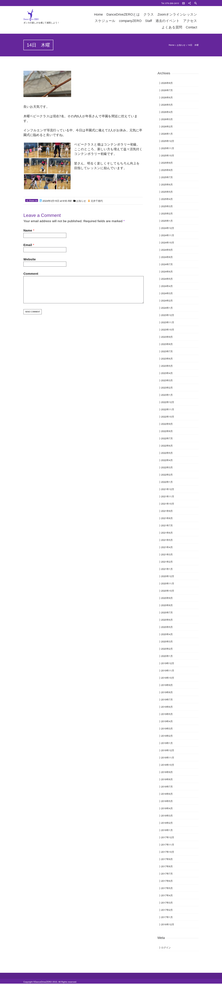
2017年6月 (167, 881)
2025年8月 (167, 170)
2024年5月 (167, 278)
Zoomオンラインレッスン (177, 14)
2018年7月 (167, 786)
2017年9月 (167, 859)
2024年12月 (167, 228)
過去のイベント (168, 21)
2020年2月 (167, 648)
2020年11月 (167, 583)
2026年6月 (167, 97)
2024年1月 (167, 307)
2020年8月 (167, 605)
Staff (148, 21)
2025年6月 (167, 184)
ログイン (166, 947)
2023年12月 (167, 315)
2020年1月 (167, 656)
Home (98, 14)
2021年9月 (167, 511)
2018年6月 (167, 793)
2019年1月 (167, 743)
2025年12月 (167, 141)
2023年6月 (167, 358)
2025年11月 (167, 148)
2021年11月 (167, 496)
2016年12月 (167, 924)
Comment (30, 273)
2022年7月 (167, 438)
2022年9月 (167, 424)
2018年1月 (167, 830)
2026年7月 (167, 90)
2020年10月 (167, 590)
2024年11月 (167, 235)
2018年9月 (167, 772)
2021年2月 (167, 561)
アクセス (190, 21)
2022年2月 (167, 474)
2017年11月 (167, 844)
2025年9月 (167, 162)
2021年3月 (167, 554)
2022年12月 (167, 402)
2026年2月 (167, 126)
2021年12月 (167, 489)
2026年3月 (167, 119)
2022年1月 (167, 482)
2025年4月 (167, 199)
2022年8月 (167, 431)
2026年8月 (167, 83)
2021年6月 (167, 532)
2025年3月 (167, 206)
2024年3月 (167, 293)
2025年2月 (167, 213)
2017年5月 (167, 888)
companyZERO (130, 21)
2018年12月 (167, 750)
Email (27, 245)
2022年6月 (167, 445)
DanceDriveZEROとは (123, 14)
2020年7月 (167, 612)
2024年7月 (167, 264)
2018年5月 (167, 801)
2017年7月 (167, 873)
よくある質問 (172, 27)
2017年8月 (167, 866)
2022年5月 (167, 453)
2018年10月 (167, 764)
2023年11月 (167, 322)
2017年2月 (167, 910)
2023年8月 (167, 344)
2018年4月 (167, 808)
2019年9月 (167, 685)
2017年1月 (167, 917)
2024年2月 (167, 300)
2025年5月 (167, 191)
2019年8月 (167, 692)
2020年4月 (167, 634)
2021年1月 (167, 569)
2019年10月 (167, 677)
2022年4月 (167, 460)
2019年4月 (167, 721)
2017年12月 (167, 837)
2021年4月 (167, 547)
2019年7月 (167, 699)
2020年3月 (167, 641)
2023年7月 (167, 351)
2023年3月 (167, 380)
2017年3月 (167, 902)
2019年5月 (167, 714)
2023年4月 (167, 373)
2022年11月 (167, 409)
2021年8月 (167, 518)
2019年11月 (167, 670)
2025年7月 (167, 177)
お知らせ (181, 44)
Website (29, 259)
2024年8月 (167, 257)
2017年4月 (167, 895)
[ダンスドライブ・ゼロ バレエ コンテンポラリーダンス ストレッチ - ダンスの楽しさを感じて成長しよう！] (49, 15)
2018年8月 (167, 779)
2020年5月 (167, 627)
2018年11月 (167, 757)
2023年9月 (167, 337)
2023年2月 (167, 387)
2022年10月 (167, 416)
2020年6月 (167, 619)
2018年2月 (167, 823)
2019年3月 (167, 728)
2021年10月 (167, 503)
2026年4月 (167, 112)
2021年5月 (167, 540)
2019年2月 (167, 735)
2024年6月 (167, 271)
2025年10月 (167, 155)
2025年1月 (167, 220)
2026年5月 (167, 104)
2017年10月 (167, 852)
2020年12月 (167, 576)
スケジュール (105, 21)
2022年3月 (167, 467)
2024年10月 (167, 242)
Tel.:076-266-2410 (170, 3)
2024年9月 (167, 249)
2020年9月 (167, 598)
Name (27, 230)
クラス (148, 14)
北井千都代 (97, 201)
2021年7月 (167, 525)
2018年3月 (167, 815)
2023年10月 (167, 329)
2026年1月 (167, 133)
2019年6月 (167, 706)
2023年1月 (167, 395)
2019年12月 (167, 663)
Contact (191, 27)
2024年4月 (167, 286)
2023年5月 (167, 366)
